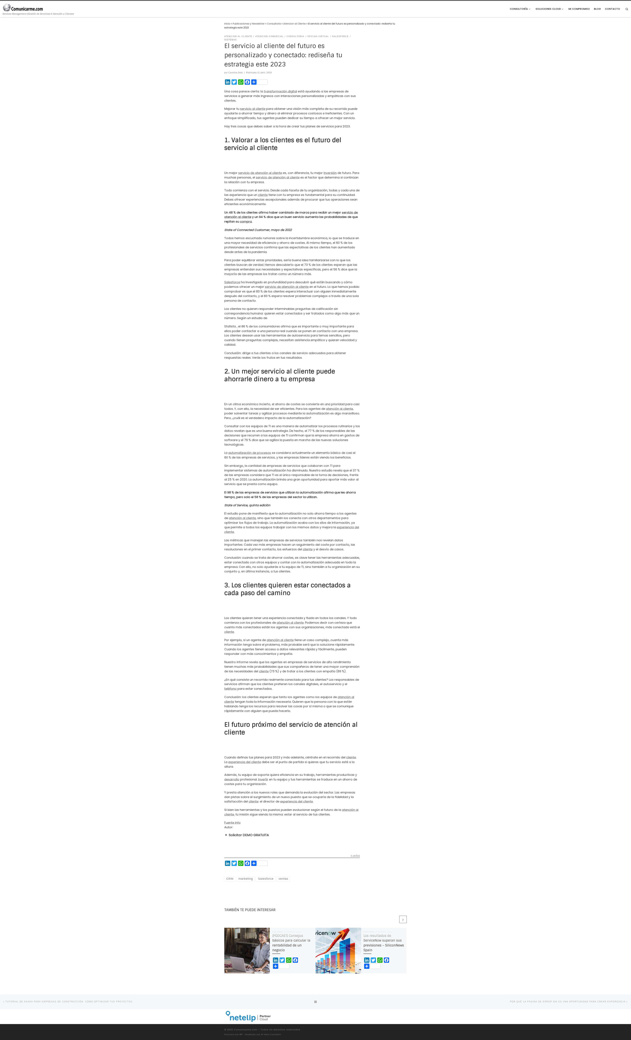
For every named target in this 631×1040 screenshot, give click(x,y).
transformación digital (280, 91)
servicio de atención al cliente (260, 173)
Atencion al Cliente (294, 23)
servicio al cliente (252, 109)
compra (246, 221)
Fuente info (232, 823)
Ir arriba (355, 855)
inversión (330, 173)
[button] (292, 835)
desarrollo (231, 779)
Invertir (263, 779)
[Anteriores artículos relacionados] (395, 919)
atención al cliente (339, 409)
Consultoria (274, 23)
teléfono (230, 689)
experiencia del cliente (244, 762)
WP (241, 1034)
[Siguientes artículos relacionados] (403, 919)
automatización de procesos (249, 453)
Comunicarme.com (245, 1029)
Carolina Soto (235, 73)
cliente (263, 195)
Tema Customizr (272, 1034)
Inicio (227, 23)
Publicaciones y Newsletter (249, 23)
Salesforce (232, 282)
